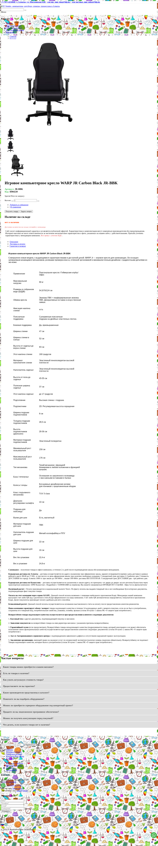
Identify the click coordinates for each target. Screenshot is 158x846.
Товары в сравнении (14, 763)
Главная (9, 23)
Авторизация (11, 770)
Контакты (10, 32)
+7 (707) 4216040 (9, 782)
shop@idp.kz (17, 788)
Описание (14, 242)
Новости (9, 768)
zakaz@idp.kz (22, 791)
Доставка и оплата (13, 26)
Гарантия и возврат (14, 28)
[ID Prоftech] (30, 6)
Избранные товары (14, 766)
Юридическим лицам (15, 30)
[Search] (25, 10)
